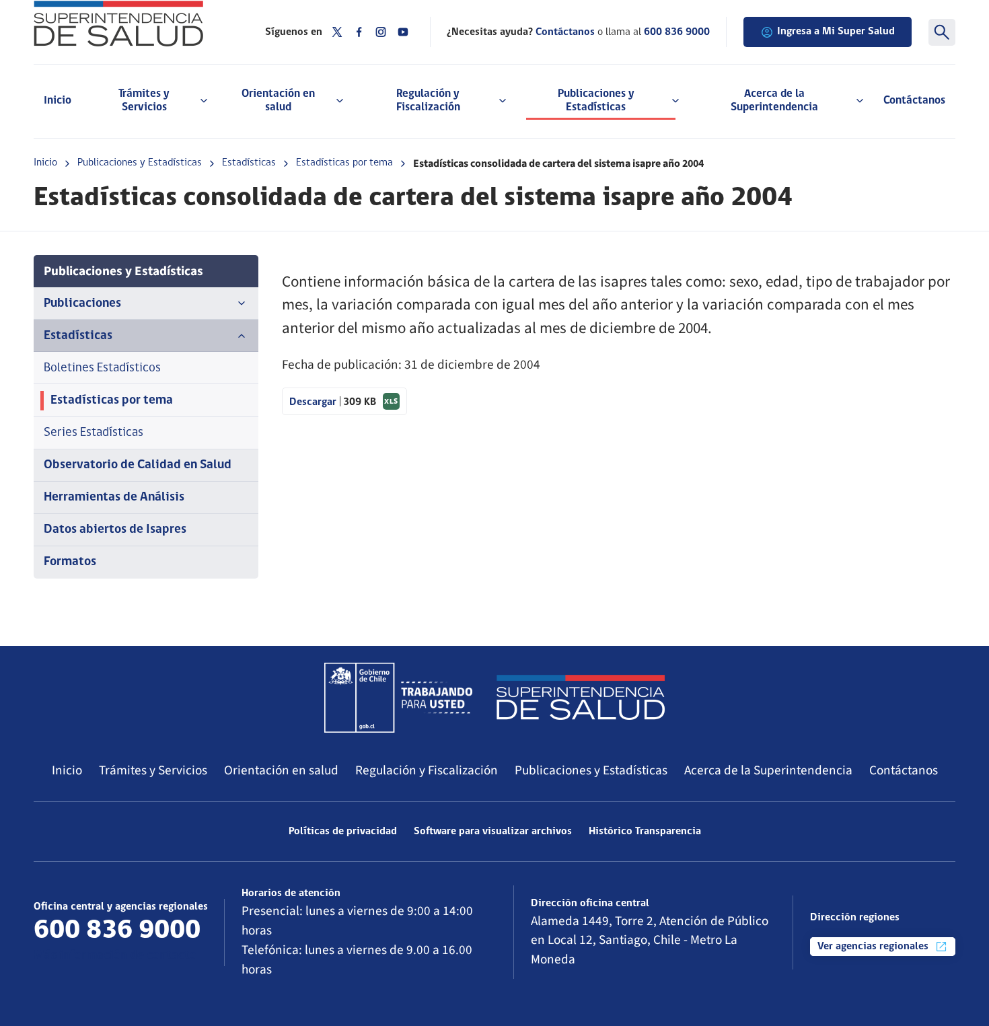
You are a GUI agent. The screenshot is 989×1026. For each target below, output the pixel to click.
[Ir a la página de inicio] (132, 23)
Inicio (57, 100)
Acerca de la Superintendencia (768, 770)
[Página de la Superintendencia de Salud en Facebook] (359, 32)
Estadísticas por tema (344, 162)
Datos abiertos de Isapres (115, 529)
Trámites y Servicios (153, 770)
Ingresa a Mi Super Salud (836, 31)
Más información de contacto (115, 955)
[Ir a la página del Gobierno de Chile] (398, 698)
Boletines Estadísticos (102, 368)
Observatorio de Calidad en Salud (137, 465)
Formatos (70, 562)
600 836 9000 (677, 32)
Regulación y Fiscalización (426, 770)
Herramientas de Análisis (114, 497)
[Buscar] (941, 32)
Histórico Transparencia (645, 831)
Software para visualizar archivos (493, 831)
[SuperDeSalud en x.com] (337, 32)
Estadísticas (249, 162)
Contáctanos (914, 100)
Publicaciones (82, 303)
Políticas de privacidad (343, 831)
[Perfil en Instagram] (381, 32)
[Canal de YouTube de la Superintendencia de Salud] (403, 32)
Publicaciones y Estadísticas (139, 162)
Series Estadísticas (93, 433)
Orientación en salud (281, 770)
